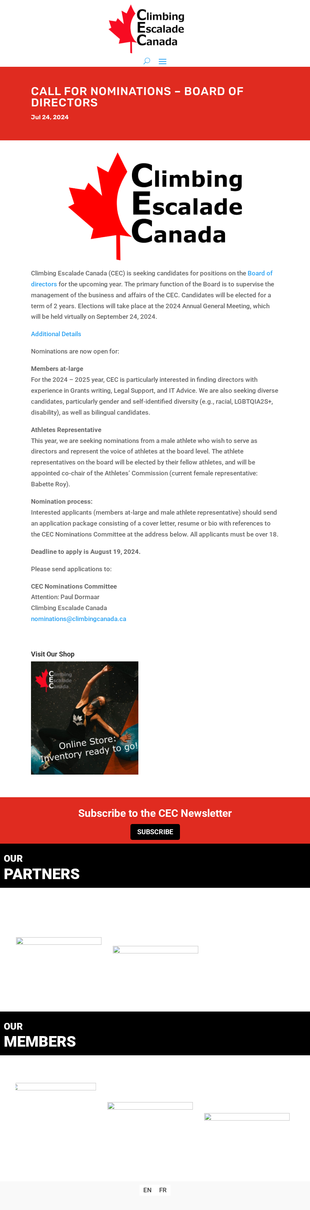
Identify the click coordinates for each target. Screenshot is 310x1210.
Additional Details (56, 334)
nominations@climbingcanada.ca (78, 619)
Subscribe (155, 832)
